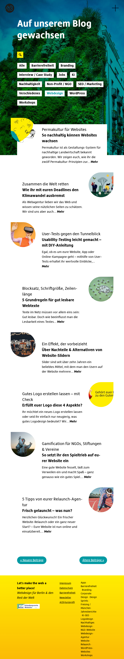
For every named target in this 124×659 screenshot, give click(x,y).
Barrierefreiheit (42, 65)
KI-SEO (85, 615)
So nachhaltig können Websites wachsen (69, 135)
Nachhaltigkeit (29, 84)
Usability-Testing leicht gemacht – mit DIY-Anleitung (71, 240)
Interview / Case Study (35, 75)
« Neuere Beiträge (31, 560)
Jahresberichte (88, 612)
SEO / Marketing (90, 84)
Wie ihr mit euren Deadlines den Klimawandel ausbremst (50, 190)
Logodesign (87, 619)
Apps (83, 582)
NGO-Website (88, 630)
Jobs (62, 75)
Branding (67, 65)
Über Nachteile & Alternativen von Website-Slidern (72, 350)
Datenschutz (66, 588)
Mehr (94, 161)
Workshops (27, 102)
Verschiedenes (29, 93)
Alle (22, 65)
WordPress (77, 93)
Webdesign (55, 93)
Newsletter (65, 597)
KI (73, 75)
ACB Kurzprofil (67, 602)
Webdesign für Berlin (31, 593)
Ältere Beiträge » (93, 560)
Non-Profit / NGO (59, 84)
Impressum (65, 583)
